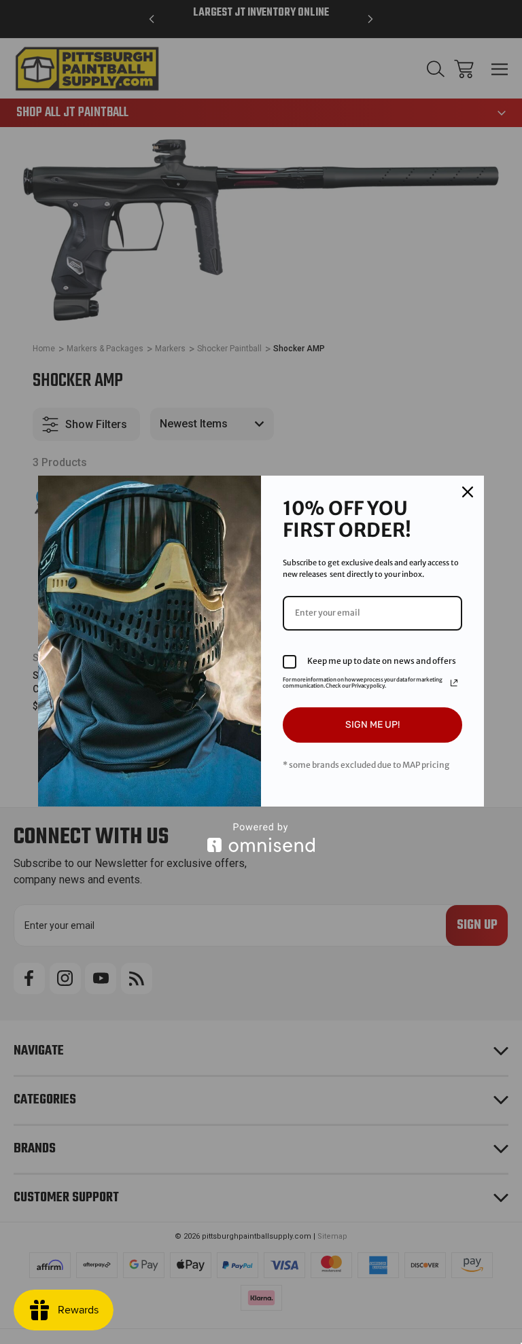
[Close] (467, 492)
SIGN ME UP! (372, 724)
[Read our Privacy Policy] (454, 683)
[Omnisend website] (261, 837)
